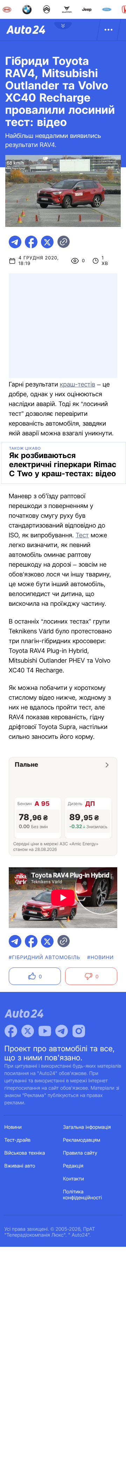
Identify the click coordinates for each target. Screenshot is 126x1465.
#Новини (100, 957)
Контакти (73, 1179)
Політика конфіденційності (82, 1195)
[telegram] (15, 242)
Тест (82, 535)
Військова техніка (25, 1153)
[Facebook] (11, 1031)
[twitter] (47, 242)
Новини (13, 1127)
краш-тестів (77, 384)
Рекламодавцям (81, 1140)
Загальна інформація (87, 1127)
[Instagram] (78, 1031)
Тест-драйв (18, 1140)
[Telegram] (61, 1031)
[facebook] (31, 242)
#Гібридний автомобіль (44, 957)
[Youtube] (44, 1031)
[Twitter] (27, 1031)
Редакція (73, 1166)
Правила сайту (80, 1153)
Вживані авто (20, 1166)
